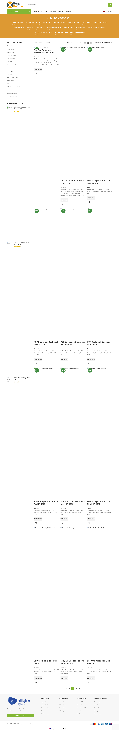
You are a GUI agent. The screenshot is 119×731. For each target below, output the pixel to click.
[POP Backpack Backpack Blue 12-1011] (99, 274)
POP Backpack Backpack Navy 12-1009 (73, 503)
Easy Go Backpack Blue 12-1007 (45, 662)
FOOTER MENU (81, 699)
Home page (97, 702)
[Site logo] (15, 4)
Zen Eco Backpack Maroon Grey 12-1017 (44, 51)
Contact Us (97, 714)
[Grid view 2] (85, 43)
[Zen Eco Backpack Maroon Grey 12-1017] (46, 48)
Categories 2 (63, 699)
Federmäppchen (11, 49)
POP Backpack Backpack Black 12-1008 (99, 503)
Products (96, 708)
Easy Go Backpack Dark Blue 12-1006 (72, 662)
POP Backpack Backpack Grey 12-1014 (99, 182)
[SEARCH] (110, 5)
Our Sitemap (80, 714)
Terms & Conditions (82, 708)
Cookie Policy (80, 705)
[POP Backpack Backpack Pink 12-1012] (73, 274)
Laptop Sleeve (63, 702)
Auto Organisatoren (12, 77)
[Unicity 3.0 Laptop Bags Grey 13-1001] (10, 308)
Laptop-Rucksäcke (12, 55)
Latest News (80, 711)
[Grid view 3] (88, 43)
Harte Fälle (10, 74)
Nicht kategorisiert (12, 96)
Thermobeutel (11, 68)
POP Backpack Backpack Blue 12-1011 (99, 343)
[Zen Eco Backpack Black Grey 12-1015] (73, 113)
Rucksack (10, 71)
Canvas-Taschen (11, 46)
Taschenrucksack (12, 93)
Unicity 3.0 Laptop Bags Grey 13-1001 (21, 243)
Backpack (43, 711)
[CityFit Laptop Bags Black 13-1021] (10, 443)
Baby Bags (62, 711)
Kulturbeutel (10, 80)
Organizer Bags (45, 708)
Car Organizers (45, 714)
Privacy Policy (80, 702)
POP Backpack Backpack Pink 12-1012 (73, 343)
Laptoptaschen (11, 58)
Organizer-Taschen (12, 65)
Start (35, 42)
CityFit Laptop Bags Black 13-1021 (22, 378)
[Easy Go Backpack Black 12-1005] (99, 593)
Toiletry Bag (62, 705)
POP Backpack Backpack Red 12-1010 (46, 503)
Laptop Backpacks (46, 705)
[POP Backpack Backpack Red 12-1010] (46, 434)
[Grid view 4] (91, 43)
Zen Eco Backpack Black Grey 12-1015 (72, 182)
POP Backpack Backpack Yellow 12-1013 (46, 343)
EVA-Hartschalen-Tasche (14, 87)
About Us (97, 705)
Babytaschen (10, 83)
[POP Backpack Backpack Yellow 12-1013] (46, 274)
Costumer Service (100, 699)
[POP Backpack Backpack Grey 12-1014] (99, 113)
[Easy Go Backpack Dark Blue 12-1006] (73, 593)
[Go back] (48, 18)
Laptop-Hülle (10, 61)
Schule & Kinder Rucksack (14, 90)
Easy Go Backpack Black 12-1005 (99, 662)
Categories (45, 699)
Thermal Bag (62, 708)
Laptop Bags (44, 702)
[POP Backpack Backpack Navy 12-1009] (73, 434)
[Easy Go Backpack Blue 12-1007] (46, 593)
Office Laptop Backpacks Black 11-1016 (22, 108)
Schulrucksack (11, 52)
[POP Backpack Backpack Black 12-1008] (99, 434)
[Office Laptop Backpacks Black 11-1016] (10, 172)
